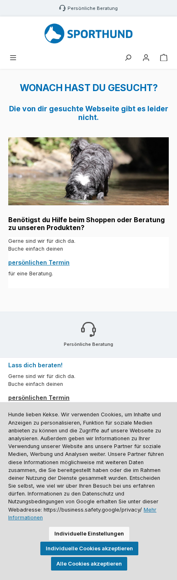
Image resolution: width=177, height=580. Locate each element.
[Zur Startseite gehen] (88, 34)
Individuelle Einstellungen (89, 534)
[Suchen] (128, 58)
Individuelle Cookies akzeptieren (89, 548)
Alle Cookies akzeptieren (89, 564)
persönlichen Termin (39, 262)
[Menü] (13, 58)
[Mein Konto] (146, 58)
